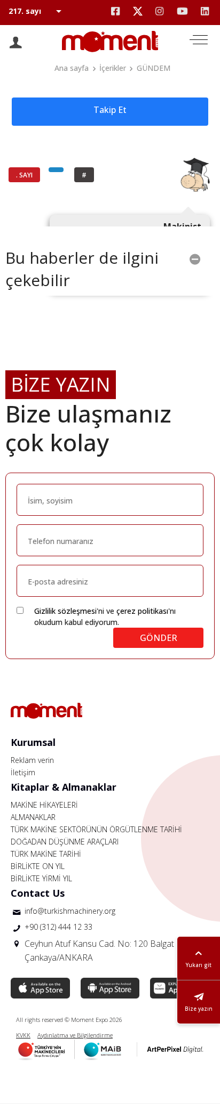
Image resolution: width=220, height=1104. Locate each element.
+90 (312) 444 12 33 (58, 927)
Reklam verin (32, 760)
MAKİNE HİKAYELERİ (44, 805)
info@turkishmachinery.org (70, 911)
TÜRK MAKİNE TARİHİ (46, 854)
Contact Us (38, 893)
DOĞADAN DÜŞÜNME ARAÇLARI (65, 842)
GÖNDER (158, 638)
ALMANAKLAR (33, 817)
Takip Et (110, 110)
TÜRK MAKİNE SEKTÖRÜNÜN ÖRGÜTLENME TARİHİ (96, 829)
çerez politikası (142, 611)
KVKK (23, 1035)
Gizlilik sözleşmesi (65, 611)
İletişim (23, 772)
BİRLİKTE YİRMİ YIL (41, 878)
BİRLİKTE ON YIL (38, 866)
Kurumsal (33, 742)
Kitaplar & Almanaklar (63, 787)
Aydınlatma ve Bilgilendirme (75, 1035)
